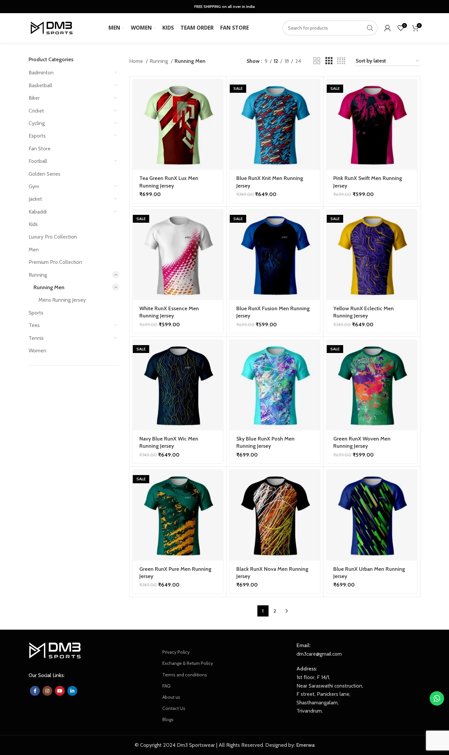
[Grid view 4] (341, 61)
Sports (36, 313)
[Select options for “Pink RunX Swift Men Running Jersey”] (412, 90)
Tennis (36, 338)
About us (171, 697)
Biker (34, 98)
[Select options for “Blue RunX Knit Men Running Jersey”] (315, 90)
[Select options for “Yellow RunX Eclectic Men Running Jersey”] (412, 220)
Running (38, 275)
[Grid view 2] (316, 61)
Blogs (168, 719)
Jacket (35, 199)
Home (136, 61)
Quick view (218, 105)
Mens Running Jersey (62, 300)
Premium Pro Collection (55, 262)
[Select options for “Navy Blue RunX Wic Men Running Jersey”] (218, 350)
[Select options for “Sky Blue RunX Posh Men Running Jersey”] (315, 350)
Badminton (41, 72)
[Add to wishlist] (218, 120)
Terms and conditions (184, 675)
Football (38, 161)
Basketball (40, 85)
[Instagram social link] (47, 691)
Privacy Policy (176, 652)
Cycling (37, 123)
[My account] (387, 28)
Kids (33, 224)
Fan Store (40, 148)
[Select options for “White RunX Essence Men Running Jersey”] (218, 220)
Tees (34, 325)
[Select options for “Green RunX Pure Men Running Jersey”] (218, 480)
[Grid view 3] (329, 61)
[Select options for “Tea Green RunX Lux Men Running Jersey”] (218, 90)
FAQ (166, 686)
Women (37, 350)
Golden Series (44, 174)
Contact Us (173, 708)
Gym (34, 186)
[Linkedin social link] (72, 691)
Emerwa (305, 745)
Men (34, 249)
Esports (37, 136)
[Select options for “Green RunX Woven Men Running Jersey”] (412, 350)
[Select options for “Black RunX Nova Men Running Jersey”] (315, 480)
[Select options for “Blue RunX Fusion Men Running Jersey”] (315, 220)
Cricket (36, 111)
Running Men (49, 287)
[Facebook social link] (35, 691)
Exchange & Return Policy (187, 663)
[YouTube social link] (60, 691)
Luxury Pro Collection (53, 237)
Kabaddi (38, 212)
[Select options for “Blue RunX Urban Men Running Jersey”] (412, 480)
